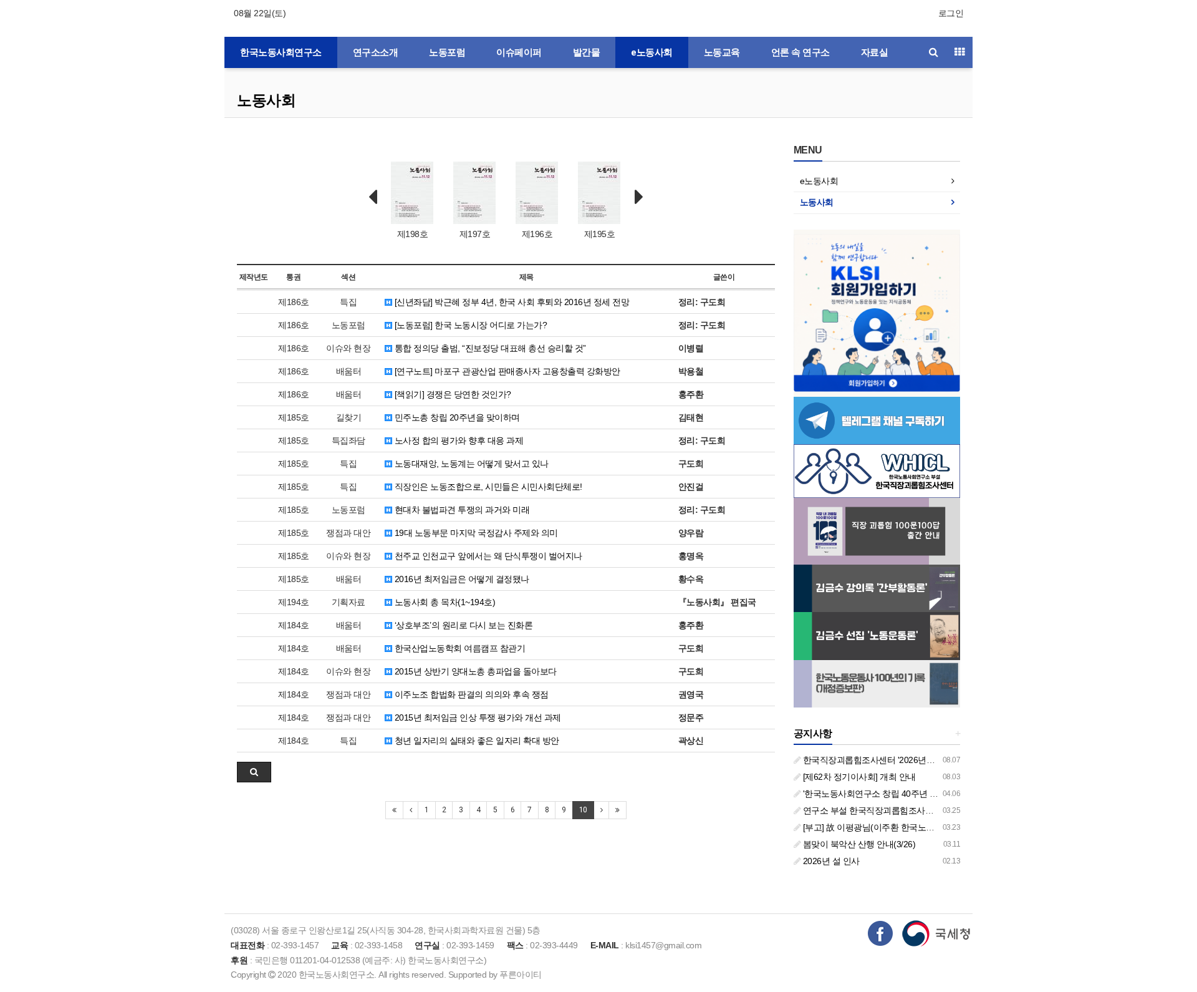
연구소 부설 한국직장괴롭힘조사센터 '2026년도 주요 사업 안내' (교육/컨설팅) (946, 810)
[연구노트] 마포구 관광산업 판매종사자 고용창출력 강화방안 (506, 371)
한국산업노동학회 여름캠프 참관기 (458, 648)
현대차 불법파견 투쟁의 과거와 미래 (460, 510)
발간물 (586, 52)
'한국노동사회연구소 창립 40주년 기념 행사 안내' (893, 794)
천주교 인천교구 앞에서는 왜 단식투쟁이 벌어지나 (487, 556)
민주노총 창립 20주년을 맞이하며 (456, 417)
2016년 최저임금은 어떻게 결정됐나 (460, 579)
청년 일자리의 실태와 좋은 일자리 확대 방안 (475, 741)
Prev (372, 197)
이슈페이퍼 (519, 52)
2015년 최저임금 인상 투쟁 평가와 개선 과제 (476, 717)
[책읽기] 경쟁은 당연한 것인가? (451, 394)
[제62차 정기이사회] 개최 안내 (858, 777)
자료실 (874, 52)
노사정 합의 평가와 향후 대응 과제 (457, 440)
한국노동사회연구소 (281, 52)
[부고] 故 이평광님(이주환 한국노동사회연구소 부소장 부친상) (917, 827)
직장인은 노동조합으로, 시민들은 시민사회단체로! (487, 487)
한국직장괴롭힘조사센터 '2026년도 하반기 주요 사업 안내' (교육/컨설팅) (936, 760)
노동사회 (266, 100)
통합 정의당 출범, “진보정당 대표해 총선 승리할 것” (489, 348)
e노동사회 (652, 52)
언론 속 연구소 (800, 52)
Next (639, 197)
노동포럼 (447, 52)
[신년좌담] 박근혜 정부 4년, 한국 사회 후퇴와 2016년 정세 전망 (510, 302)
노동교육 (722, 52)
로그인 (951, 13)
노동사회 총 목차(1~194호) (443, 602)
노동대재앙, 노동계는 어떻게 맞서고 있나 (470, 464)
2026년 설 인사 (830, 861)
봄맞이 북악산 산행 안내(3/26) (857, 844)
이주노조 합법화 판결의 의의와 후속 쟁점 (470, 694)
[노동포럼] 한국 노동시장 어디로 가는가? (469, 325)
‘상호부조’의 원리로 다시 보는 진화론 (462, 625)
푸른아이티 (520, 975)
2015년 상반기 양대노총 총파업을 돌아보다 (474, 671)
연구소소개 (375, 52)
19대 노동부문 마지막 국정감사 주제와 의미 (475, 533)
